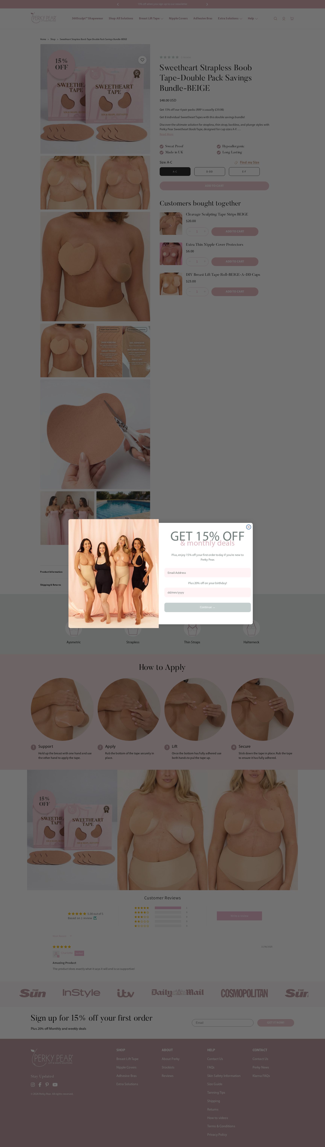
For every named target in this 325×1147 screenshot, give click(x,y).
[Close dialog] (248, 527)
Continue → (208, 607)
